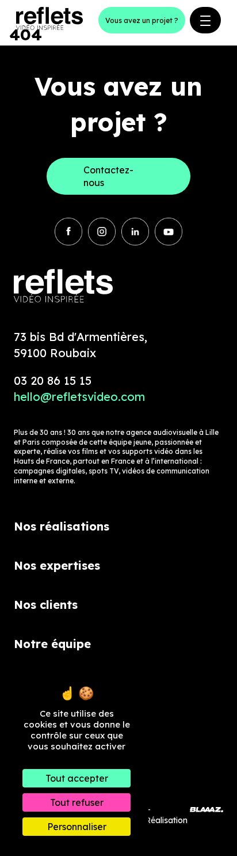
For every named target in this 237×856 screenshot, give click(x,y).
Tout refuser (77, 802)
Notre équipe (52, 644)
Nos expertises (57, 565)
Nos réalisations (61, 526)
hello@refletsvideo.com (79, 396)
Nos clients (46, 604)
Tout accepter (76, 778)
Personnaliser (76, 826)
